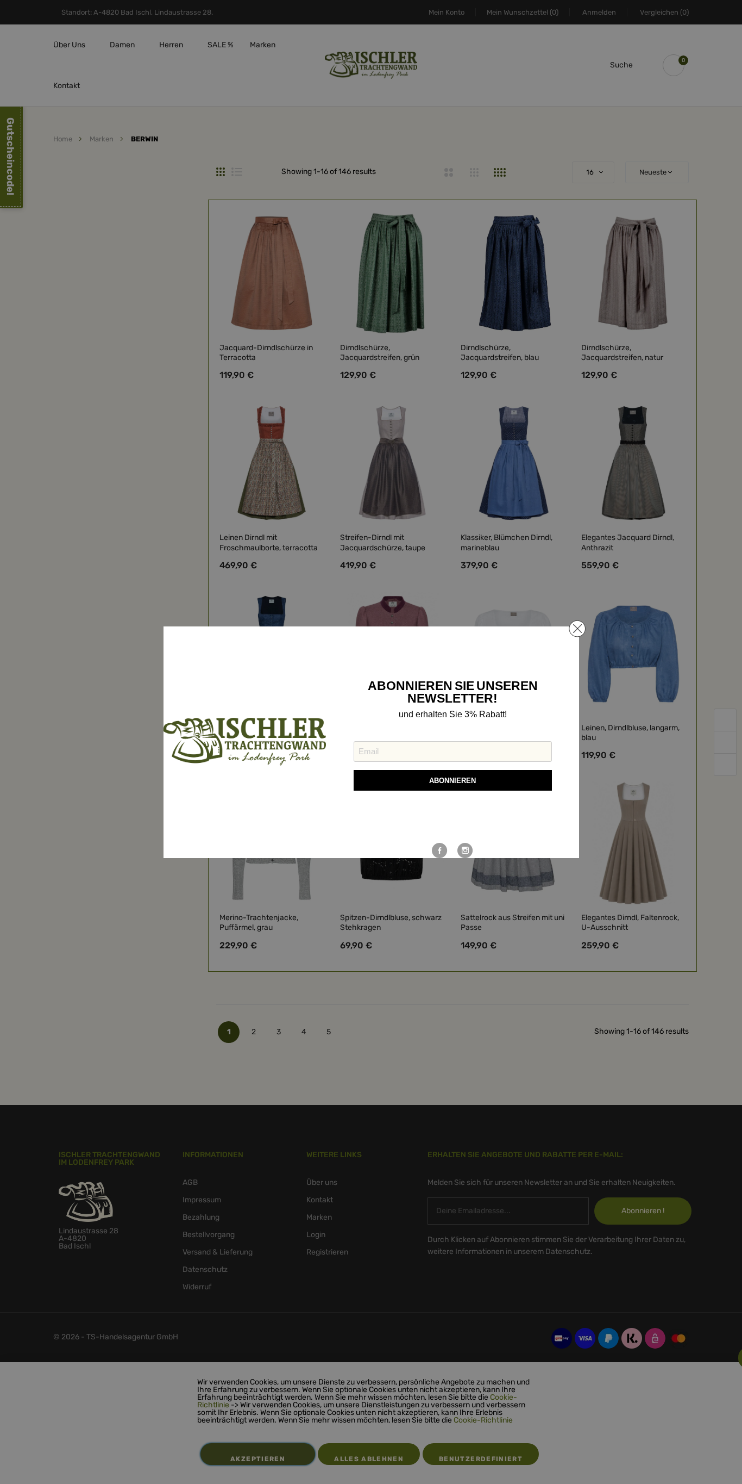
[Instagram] (465, 850)
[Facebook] (440, 850)
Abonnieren (452, 781)
